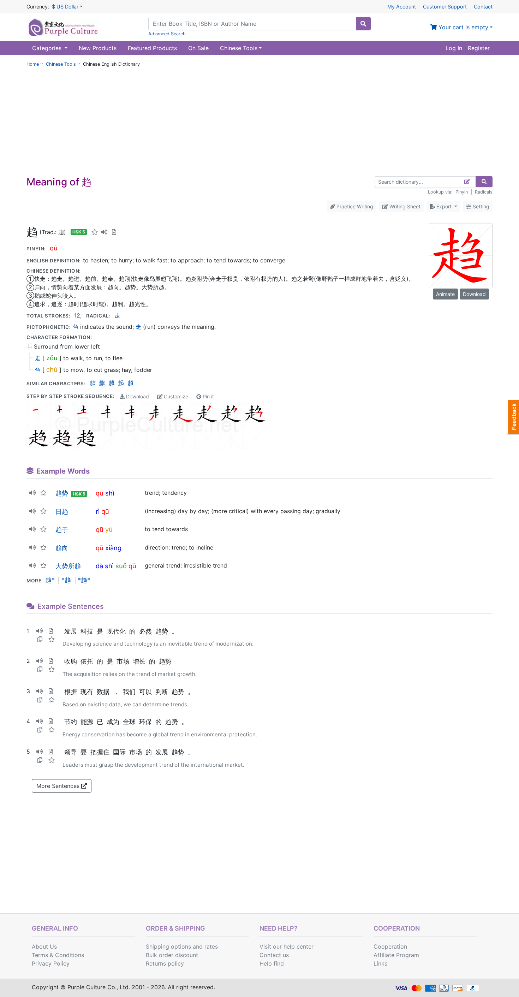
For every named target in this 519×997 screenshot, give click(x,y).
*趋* (84, 580)
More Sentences (58, 785)
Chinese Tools (61, 64)
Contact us (274, 955)
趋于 (61, 529)
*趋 (66, 580)
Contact (483, 7)
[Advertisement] (259, 123)
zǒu (52, 358)
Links (380, 963)
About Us (44, 946)
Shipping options (168, 946)
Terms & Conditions (58, 955)
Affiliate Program (396, 955)
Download (137, 396)
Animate (445, 294)
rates (211, 946)
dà (99, 566)
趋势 (61, 493)
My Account (401, 7)
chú (52, 369)
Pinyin (461, 192)
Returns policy (165, 963)
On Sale (198, 48)
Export (444, 206)
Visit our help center (287, 946)
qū (54, 248)
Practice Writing (354, 206)
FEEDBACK (513, 417)
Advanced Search (167, 33)
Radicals (484, 192)
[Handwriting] (467, 181)
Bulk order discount (172, 955)
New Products (98, 48)
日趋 (61, 511)
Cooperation (390, 946)
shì (109, 493)
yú (109, 529)
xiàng (113, 548)
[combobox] (252, 23)
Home (32, 64)
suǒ (121, 566)
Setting (480, 206)
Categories (47, 48)
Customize (175, 396)
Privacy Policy (51, 963)
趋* (50, 580)
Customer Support (445, 7)
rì (98, 511)
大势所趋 (68, 566)
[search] (363, 23)
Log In (454, 48)
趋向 (61, 548)
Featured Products (152, 48)
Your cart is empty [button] (462, 27)
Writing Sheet (404, 206)
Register (479, 48)
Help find (272, 963)
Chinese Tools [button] (238, 48)
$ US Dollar (65, 7)
